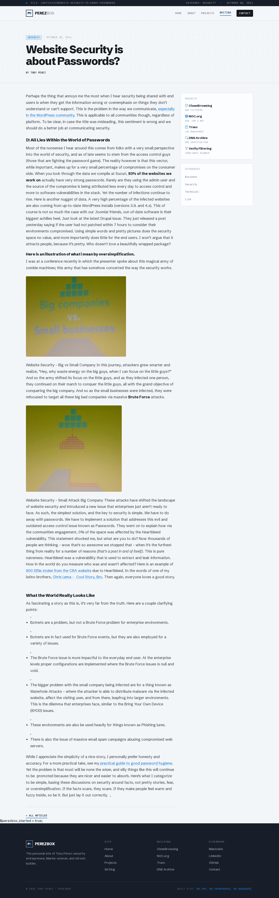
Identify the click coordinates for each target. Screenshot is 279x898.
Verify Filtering (198, 150)
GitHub (214, 863)
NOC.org (194, 118)
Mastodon (216, 849)
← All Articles (36, 815)
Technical (192, 191)
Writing (225, 12)
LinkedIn (215, 856)
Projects (207, 13)
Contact (245, 13)
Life (188, 199)
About (191, 13)
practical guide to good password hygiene (136, 763)
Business (191, 177)
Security (191, 184)
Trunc (194, 129)
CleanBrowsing (198, 108)
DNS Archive (196, 140)
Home (178, 13)
